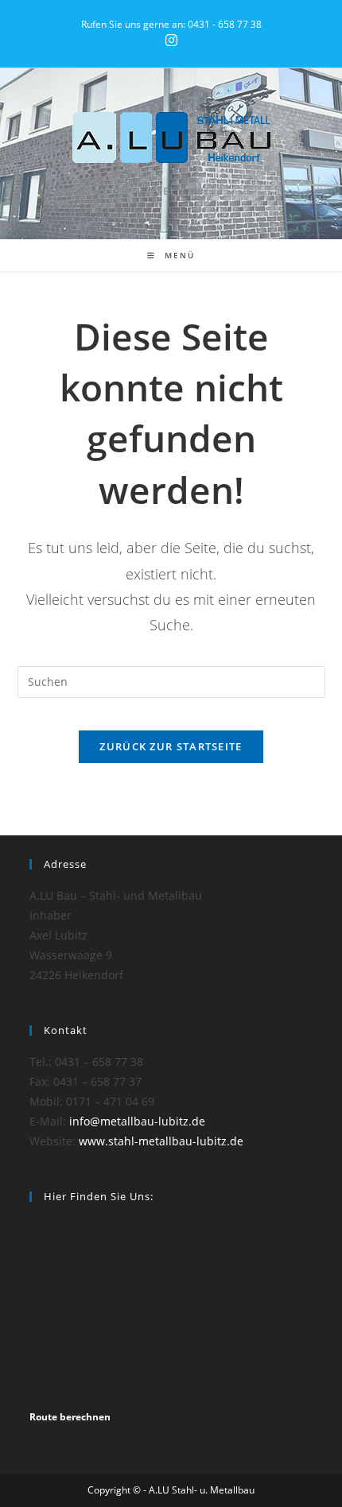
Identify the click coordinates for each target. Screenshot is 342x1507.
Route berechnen (70, 1417)
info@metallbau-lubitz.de (137, 1121)
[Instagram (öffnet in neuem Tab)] (171, 40)
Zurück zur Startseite (170, 746)
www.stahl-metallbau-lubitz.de (161, 1141)
